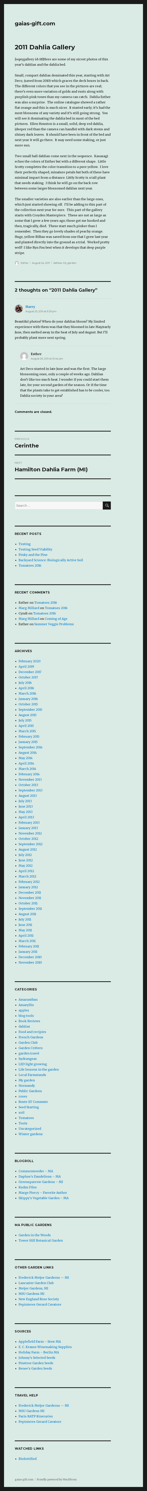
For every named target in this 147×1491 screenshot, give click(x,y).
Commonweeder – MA (36, 1171)
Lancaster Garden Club (36, 1283)
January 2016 (28, 699)
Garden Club (28, 1042)
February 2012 (29, 882)
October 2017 (28, 677)
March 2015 (27, 731)
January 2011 (28, 952)
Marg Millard (29, 608)
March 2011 (27, 941)
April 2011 (26, 935)
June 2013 (26, 806)
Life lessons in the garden (39, 1069)
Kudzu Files (28, 1187)
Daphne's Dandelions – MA (40, 1176)
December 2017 (30, 672)
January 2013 (28, 828)
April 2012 (26, 871)
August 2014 (28, 753)
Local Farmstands (32, 1075)
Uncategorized (30, 1129)
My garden (69, 262)
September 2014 (30, 747)
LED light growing (33, 1064)
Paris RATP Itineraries (36, 1416)
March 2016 (27, 693)
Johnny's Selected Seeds (37, 1358)
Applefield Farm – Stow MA (40, 1341)
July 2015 (25, 720)
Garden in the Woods (35, 1235)
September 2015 (30, 709)
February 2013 (29, 822)
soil (21, 1112)
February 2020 (30, 661)
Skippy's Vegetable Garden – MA (44, 1198)
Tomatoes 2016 (30, 565)
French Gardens (31, 1037)
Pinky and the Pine (33, 555)
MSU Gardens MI (31, 1294)
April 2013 (26, 817)
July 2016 (25, 683)
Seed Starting (29, 1107)
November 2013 (30, 779)
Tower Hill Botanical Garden (41, 1240)
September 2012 (30, 844)
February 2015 (29, 736)
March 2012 (27, 876)
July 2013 (25, 801)
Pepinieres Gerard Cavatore (40, 1304)
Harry (30, 307)
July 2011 (25, 919)
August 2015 (28, 715)
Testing (25, 544)
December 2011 (30, 892)
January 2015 (28, 742)
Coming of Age (56, 619)
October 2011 (28, 903)
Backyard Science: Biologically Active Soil (51, 560)
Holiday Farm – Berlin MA (39, 1352)
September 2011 (30, 909)
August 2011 (27, 914)
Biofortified (28, 1459)
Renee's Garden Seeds (35, 1368)
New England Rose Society (39, 1299)
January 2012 (28, 887)
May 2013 (26, 812)
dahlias (57, 262)
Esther (25, 262)
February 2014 (29, 774)
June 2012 (26, 860)
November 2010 (30, 962)
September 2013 (30, 790)
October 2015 (28, 704)
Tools (23, 1123)
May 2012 (26, 866)
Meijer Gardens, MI (33, 1288)
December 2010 (30, 957)
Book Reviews (29, 1021)
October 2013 (28, 785)
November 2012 (30, 833)
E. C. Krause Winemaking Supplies (45, 1347)
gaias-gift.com (35, 23)
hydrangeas (28, 1059)
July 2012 (25, 855)
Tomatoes (26, 1118)
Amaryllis (26, 1005)
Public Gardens (30, 1091)
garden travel (29, 1053)
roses (23, 1096)
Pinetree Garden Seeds (36, 1363)
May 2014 (26, 758)
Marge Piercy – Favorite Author (43, 1193)
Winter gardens (31, 1134)
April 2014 (26, 763)
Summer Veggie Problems (54, 624)
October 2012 (28, 839)
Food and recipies (32, 1032)
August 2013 (28, 796)
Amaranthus (28, 999)
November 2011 (30, 898)
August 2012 (28, 849)
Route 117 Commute (33, 1102)
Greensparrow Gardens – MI (41, 1182)
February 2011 (29, 946)
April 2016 (26, 688)
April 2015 (26, 726)
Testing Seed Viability (35, 549)
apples (24, 1010)
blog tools (26, 1016)
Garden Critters (31, 1048)
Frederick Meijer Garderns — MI (44, 1277)
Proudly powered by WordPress (57, 1479)
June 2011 (25, 925)
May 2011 (25, 930)
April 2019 (26, 666)
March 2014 (27, 769)
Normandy (27, 1086)
